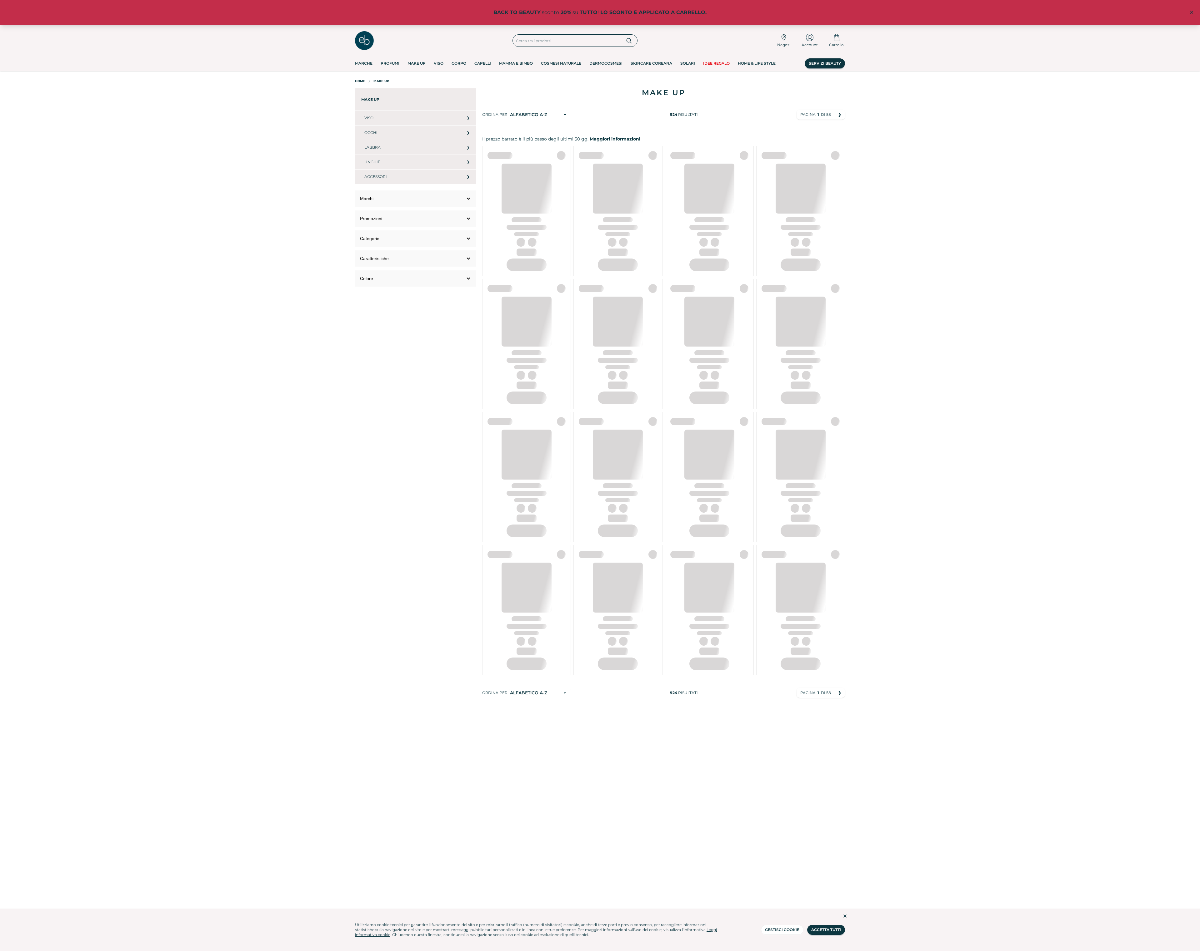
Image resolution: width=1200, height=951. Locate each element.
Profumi (390, 63)
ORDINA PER (495, 114)
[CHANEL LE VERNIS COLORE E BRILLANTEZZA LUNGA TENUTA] (610, 250)
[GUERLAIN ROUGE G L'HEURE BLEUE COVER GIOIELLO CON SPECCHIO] (687, 259)
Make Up (417, 63)
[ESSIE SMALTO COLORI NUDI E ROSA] (596, 752)
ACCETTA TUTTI (826, 929)
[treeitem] (415, 99)
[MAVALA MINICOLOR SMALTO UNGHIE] (596, 587)
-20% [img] (559, 155)
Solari (687, 63)
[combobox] (567, 41)
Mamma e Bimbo (516, 63)
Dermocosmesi (605, 63)
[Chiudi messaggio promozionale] (1191, 12)
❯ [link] (839, 114)
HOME (360, 81)
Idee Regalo (716, 63)
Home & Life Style (757, 63)
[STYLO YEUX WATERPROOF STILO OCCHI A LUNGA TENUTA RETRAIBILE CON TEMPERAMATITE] (702, 747)
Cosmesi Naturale (561, 63)
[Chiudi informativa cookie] (845, 916)
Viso (438, 63)
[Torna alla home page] (364, 40)
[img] (526, 420)
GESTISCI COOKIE (782, 929)
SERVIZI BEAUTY (825, 63)
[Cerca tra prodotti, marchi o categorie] (629, 40)
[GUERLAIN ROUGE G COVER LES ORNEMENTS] (716, 259)
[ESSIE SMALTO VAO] (610, 752)
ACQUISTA (527, 300)
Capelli (482, 63)
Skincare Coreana (651, 63)
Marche (363, 63)
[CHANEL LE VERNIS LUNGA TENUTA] (596, 250)
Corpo (459, 63)
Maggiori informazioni (615, 139)
